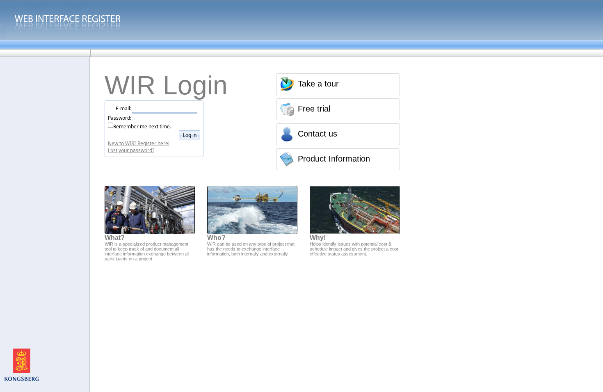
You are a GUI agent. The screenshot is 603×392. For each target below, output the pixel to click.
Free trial (314, 108)
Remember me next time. (142, 126)
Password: (119, 117)
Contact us (317, 133)
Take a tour (318, 83)
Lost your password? (131, 150)
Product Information (334, 158)
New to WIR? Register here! (138, 143)
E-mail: (123, 108)
